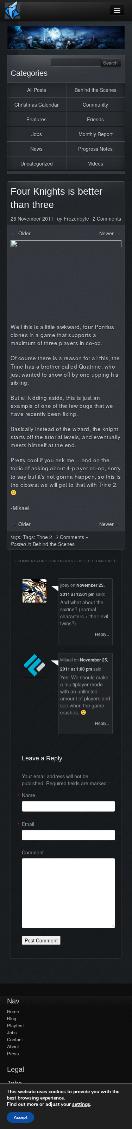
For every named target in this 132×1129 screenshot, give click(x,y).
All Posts (36, 89)
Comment (33, 852)
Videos (95, 163)
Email (28, 823)
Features (36, 119)
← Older (21, 233)
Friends (95, 119)
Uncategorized (36, 163)
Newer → (109, 233)
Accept (20, 1117)
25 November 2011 (32, 218)
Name (28, 795)
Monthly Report (95, 133)
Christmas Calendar (36, 104)
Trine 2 (44, 536)
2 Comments (107, 218)
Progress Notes (95, 148)
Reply (102, 634)
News (36, 148)
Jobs (36, 133)
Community (95, 104)
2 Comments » (72, 536)
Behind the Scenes (96, 89)
